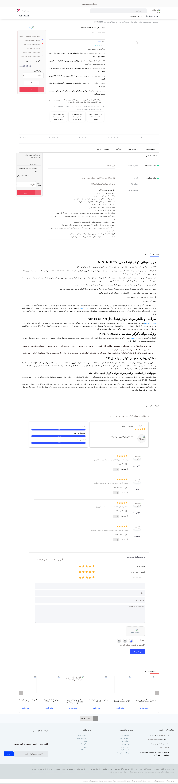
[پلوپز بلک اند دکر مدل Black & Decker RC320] (122, 685)
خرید (30, 89)
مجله (85, 741)
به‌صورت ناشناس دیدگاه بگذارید (131, 645)
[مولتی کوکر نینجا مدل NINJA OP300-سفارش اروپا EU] (74, 685)
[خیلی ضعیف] (93, 567)
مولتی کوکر (133, 22)
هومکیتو (155, 22)
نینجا (99, 41)
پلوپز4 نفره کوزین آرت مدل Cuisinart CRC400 (146, 701)
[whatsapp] (42, 736)
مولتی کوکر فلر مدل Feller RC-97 (98, 701)
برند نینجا (134, 338)
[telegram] (37, 736)
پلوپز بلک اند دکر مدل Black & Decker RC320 (122, 701)
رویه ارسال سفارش (81, 738)
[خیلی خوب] (83, 567)
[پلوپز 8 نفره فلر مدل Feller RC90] (27, 685)
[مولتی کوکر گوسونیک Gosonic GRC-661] (51, 685)
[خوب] (86, 567)
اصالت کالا (84, 749)
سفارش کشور (39, 71)
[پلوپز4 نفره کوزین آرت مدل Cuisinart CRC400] (145, 685)
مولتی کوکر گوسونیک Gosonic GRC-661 (51, 701)
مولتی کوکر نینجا (124, 22)
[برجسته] (80, 567)
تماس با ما (84, 744)
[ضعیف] (90, 567)
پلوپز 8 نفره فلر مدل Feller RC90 (27, 701)
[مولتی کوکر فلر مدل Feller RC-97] (98, 685)
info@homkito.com (154, 739)
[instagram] (47, 736)
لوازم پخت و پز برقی (145, 22)
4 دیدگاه (97, 45)
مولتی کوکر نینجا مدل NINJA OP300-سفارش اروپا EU (74, 701)
